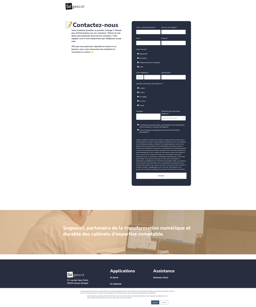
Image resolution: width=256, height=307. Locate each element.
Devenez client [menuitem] (160, 277)
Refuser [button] (164, 302)
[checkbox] (161, 60)
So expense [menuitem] (116, 283)
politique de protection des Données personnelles (159, 131)
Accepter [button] (155, 302)
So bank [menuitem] (114, 277)
